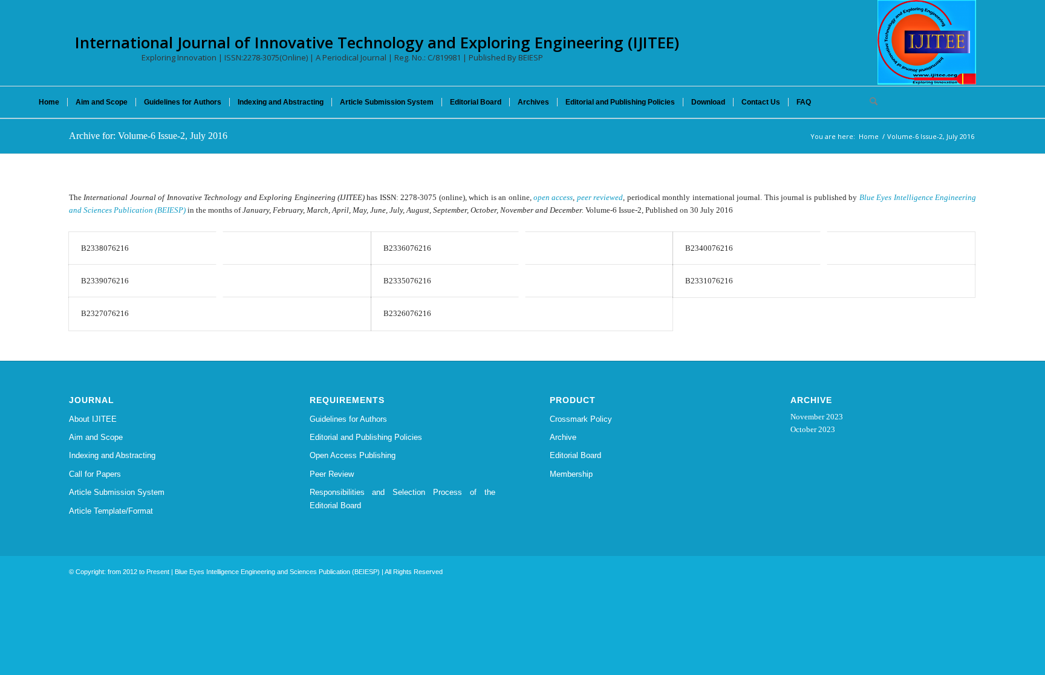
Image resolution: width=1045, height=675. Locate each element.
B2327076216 (105, 313)
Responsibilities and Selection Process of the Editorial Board (403, 498)
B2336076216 (407, 248)
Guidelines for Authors (348, 419)
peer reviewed (600, 197)
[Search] (869, 102)
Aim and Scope (96, 437)
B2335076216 (407, 280)
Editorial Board (575, 455)
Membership (571, 474)
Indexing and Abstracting (112, 455)
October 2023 (812, 429)
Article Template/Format (111, 510)
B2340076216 (709, 248)
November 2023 (816, 416)
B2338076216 (105, 248)
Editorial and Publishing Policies (366, 437)
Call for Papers (95, 474)
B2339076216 (105, 280)
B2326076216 (407, 313)
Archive (563, 437)
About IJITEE (93, 419)
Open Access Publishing (353, 455)
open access (553, 197)
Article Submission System (116, 492)
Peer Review (332, 474)
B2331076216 (709, 280)
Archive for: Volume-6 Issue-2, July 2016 (148, 136)
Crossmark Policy (581, 419)
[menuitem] (49, 102)
